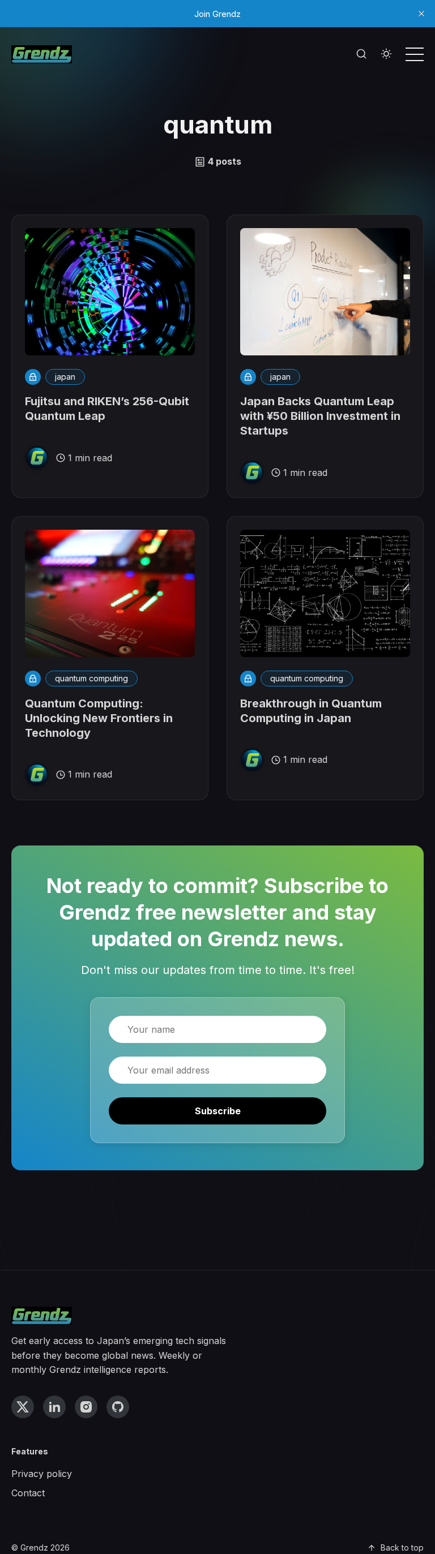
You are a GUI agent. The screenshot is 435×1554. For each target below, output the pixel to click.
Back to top (402, 1547)
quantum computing (91, 678)
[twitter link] (22, 1407)
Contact (28, 1493)
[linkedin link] (54, 1407)
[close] (421, 14)
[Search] (361, 54)
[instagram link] (86, 1407)
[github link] (117, 1407)
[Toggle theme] (386, 54)
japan (65, 376)
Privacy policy (41, 1473)
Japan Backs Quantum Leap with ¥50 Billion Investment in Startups (320, 415)
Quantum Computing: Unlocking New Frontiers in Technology (99, 718)
